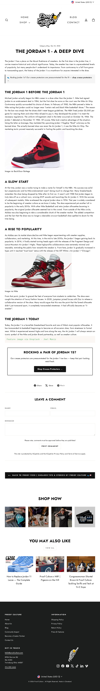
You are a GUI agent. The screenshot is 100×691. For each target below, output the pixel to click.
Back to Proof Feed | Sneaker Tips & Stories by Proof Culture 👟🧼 (52, 475)
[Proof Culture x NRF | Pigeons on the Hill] (50, 564)
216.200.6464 (10, 667)
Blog (6, 628)
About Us (8, 623)
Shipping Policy (57, 619)
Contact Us (9, 640)
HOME (25, 17)
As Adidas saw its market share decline (22, 235)
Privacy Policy (59, 454)
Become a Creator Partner (15, 636)
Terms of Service (74, 454)
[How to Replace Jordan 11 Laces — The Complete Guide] (19, 564)
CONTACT (73, 22)
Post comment (50, 446)
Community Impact (12, 632)
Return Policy (56, 628)
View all (50, 548)
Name (8, 408)
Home (7, 619)
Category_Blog (45, 46)
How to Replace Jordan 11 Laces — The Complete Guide (19, 580)
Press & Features (57, 632)
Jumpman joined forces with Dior (67, 299)
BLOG (73, 17)
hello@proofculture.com (14, 652)
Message (9, 421)
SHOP (24, 22)
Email (54, 408)
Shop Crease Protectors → (50, 369)
